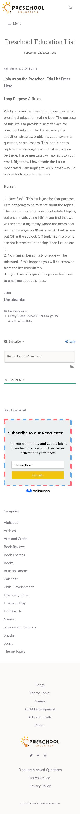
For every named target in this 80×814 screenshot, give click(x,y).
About (40, 725)
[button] (70, 8)
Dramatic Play (15, 603)
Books (8, 563)
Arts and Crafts (15, 539)
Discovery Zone (17, 311)
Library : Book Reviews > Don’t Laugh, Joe (33, 316)
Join (7, 293)
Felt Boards (12, 611)
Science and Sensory (20, 627)
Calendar (11, 579)
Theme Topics (14, 651)
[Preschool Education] (23, 8)
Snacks (9, 635)
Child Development (19, 587)
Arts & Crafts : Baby (20, 321)
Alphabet (11, 523)
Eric (53, 53)
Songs (8, 643)
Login (72, 341)
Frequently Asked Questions (40, 770)
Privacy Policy (40, 786)
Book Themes (14, 555)
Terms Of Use (40, 778)
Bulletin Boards (16, 571)
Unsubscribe (14, 300)
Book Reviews (14, 547)
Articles (10, 531)
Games (9, 619)
